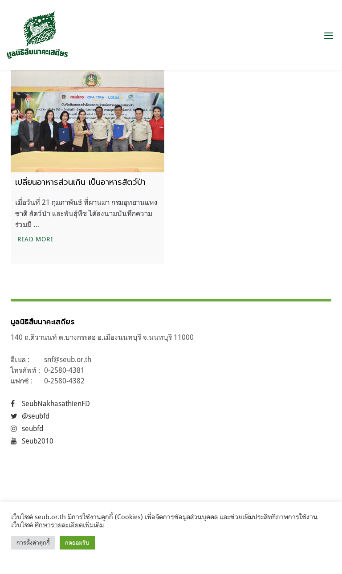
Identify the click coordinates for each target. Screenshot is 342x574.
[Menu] (329, 35)
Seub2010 (37, 440)
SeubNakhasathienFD (56, 403)
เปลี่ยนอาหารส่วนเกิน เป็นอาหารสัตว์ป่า (82, 182)
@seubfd (35, 415)
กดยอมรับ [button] (77, 542)
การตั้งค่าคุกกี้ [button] (33, 542)
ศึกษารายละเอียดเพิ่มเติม (69, 525)
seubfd (32, 428)
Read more (36, 239)
